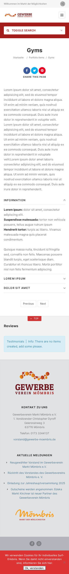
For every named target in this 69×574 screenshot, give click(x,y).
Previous (28, 303)
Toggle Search (23, 30)
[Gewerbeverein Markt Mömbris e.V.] (18, 15)
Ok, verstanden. (34, 568)
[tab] (34, 200)
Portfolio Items (36, 57)
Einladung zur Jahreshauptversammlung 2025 (36, 483)
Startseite (18, 57)
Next (43, 303)
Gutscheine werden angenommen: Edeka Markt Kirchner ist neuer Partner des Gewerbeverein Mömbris (36, 493)
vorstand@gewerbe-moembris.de (34, 439)
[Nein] (64, 562)
